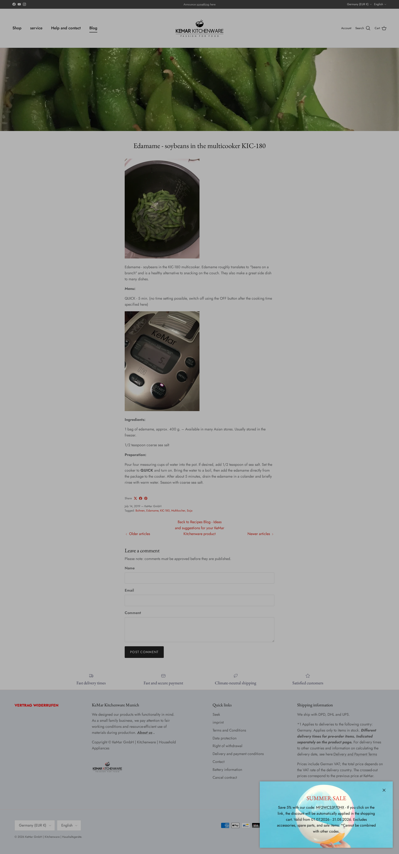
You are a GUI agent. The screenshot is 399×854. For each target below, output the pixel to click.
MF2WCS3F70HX (330, 807)
